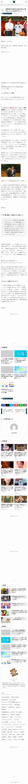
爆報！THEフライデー (7, 13)
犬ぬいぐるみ (4, 734)
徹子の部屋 (9, 732)
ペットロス (22, 724)
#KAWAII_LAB (5, 699)
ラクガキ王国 (18, 727)
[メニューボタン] (2, 2)
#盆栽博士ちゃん (5, 714)
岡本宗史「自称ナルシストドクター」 (16, 729)
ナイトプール (13, 722)
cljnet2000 (14, 433)
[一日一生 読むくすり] (14, 2)
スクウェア (16, 719)
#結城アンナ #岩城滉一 (15, 714)
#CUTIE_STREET (5, 697)
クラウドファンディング (7, 719)
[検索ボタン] (26, 2)
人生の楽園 (4, 729)
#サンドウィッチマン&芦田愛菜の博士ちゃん (11, 702)
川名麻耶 (3, 732)
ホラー (3, 727)
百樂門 (22, 734)
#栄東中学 (4, 709)
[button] (3, 405)
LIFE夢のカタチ (5, 717)
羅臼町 (9, 737)
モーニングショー (10, 727)
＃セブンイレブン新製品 (19, 739)
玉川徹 (18, 734)
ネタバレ (19, 722)
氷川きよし (16, 732)
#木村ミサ (18, 707)
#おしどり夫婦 (13, 699)
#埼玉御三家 (11, 707)
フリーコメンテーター (6, 724)
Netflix (11, 717)
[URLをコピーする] (25, 405)
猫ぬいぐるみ (12, 734)
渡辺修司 (22, 732)
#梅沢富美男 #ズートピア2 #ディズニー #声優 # (12, 712)
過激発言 (3, 739)
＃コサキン (9, 739)
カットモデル (17, 717)
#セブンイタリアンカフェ (7, 704)
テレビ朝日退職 (5, 722)
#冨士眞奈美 (17, 704)
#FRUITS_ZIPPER (15, 697)
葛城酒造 (15, 737)
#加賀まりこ (4, 707)
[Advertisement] (14, 64)
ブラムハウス (16, 724)
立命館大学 (4, 737)
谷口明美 (20, 737)
